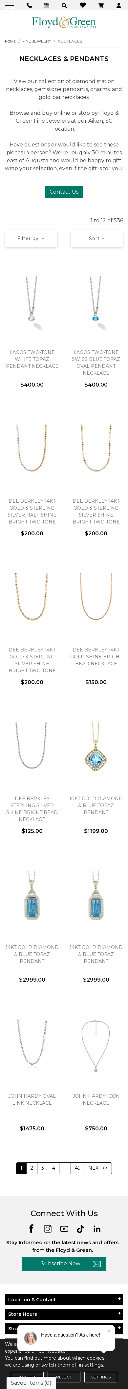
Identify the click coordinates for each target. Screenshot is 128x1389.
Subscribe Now (60, 1263)
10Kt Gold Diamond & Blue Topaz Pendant (96, 805)
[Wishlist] (83, 4)
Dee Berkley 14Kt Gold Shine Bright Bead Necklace (96, 657)
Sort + (97, 238)
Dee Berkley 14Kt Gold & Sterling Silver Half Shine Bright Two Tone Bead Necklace (32, 515)
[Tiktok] (80, 1228)
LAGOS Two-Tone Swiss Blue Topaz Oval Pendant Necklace (96, 362)
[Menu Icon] (10, 5)
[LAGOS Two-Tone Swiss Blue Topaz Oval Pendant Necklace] (96, 303)
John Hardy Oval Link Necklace (32, 1099)
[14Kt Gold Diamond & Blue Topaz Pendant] (32, 898)
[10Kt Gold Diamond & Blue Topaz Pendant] (96, 749)
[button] (65, 5)
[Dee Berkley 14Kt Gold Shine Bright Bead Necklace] (96, 600)
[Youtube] (64, 1228)
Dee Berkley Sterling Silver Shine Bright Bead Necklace (32, 809)
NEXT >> (98, 1168)
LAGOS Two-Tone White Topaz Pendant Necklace (32, 359)
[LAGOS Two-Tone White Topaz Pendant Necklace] (32, 303)
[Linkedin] (97, 1228)
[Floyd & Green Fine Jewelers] (64, 22)
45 (77, 1168)
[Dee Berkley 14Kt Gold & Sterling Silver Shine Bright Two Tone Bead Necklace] (96, 451)
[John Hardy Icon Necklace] (96, 1046)
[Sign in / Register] (119, 5)
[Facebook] (31, 1228)
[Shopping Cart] (101, 5)
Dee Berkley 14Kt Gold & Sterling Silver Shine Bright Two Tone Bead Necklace (96, 515)
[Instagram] (48, 1228)
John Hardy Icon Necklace (96, 1099)
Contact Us (64, 192)
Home (10, 41)
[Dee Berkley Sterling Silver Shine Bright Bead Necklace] (32, 749)
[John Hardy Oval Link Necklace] (32, 1046)
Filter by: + (31, 238)
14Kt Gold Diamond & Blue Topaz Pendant (32, 954)
